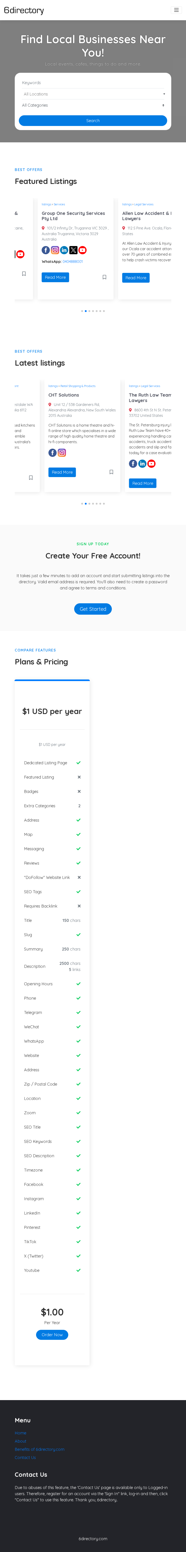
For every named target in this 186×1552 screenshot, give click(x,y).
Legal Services (120, 204)
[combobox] (93, 93)
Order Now (52, 1334)
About (20, 1441)
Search (93, 120)
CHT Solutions (34, 395)
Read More (32, 277)
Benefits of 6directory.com (39, 1449)
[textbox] (93, 94)
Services (36, 204)
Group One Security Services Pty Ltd (50, 215)
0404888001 (50, 261)
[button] (82, 311)
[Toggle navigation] (176, 10)
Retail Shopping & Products (48, 386)
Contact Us (25, 1457)
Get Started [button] (93, 609)
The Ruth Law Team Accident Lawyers (131, 397)
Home (20, 1433)
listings (23, 204)
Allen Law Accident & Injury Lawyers (129, 215)
